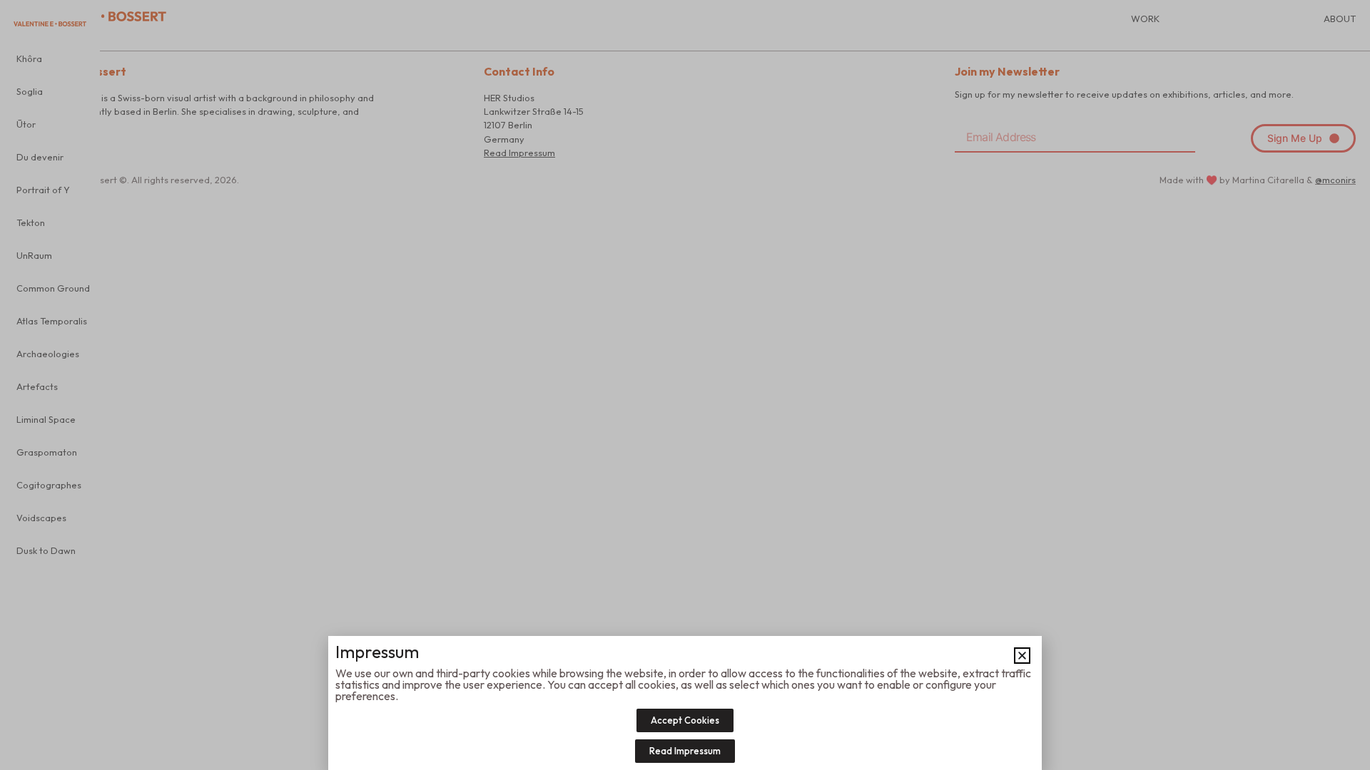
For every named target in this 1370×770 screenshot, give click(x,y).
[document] (685, 385)
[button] (1022, 655)
